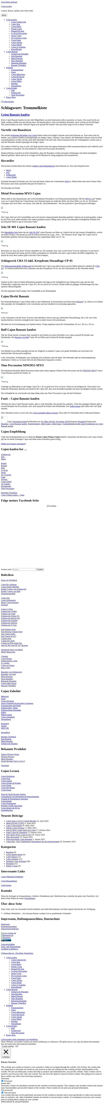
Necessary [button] (5, 1078)
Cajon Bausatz (12, 52)
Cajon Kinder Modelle (10, 587)
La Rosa (4, 470)
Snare (13, 72)
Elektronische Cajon (9, 661)
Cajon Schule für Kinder (11, 783)
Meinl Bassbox (7, 759)
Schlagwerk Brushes (9, 744)
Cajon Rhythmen (8, 788)
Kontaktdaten (29, 898)
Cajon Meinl (16, 26)
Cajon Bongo (6, 659)
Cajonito (4, 656)
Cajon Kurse (6, 790)
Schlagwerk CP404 (9, 611)
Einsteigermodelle (8, 594)
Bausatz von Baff (22, 337)
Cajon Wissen (11, 857)
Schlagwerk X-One (9, 625)
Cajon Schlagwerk (18, 22)
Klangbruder (6, 486)
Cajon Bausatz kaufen (15, 114)
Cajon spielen (6, 781)
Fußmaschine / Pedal (9, 708)
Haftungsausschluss (9, 926)
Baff (13, 90)
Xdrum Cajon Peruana (15, 828)
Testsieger (5, 765)
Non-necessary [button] (7, 1090)
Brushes (14, 84)
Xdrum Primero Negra (10, 754)
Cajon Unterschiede (14, 826)
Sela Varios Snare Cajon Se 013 (19, 835)
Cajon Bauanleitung (9, 881)
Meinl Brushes (7, 741)
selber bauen (46, 424)
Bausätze (81, 422)
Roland (4, 466)
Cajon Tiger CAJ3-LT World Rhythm (21, 821)
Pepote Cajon (16, 29)
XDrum (4, 479)
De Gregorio (6, 475)
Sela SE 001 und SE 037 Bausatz (14, 645)
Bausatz (80, 302)
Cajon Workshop (8, 776)
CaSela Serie (6, 638)
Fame (3, 477)
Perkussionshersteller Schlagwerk (18, 266)
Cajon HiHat (16, 81)
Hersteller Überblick (9, 493)
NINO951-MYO (90, 371)
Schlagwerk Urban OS (10, 616)
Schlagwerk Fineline (9, 620)
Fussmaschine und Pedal (11, 706)
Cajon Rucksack (17, 77)
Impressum (5, 924)
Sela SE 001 (34, 232)
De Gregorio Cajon (19, 38)
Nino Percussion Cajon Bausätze (19, 839)
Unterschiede (6, 801)
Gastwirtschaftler (8, 944)
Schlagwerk (16, 93)
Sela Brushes (6, 739)
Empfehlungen (7, 810)
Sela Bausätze (16, 56)
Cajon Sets (5, 598)
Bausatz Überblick (18, 65)
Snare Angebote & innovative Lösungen (17, 703)
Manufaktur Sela (11, 232)
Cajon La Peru (7, 609)
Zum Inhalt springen (9, 2)
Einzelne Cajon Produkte (16, 861)
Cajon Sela (15, 24)
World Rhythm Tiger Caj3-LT (13, 761)
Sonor (3, 472)
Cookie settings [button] (8, 1046)
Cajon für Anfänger (9, 584)
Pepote (3, 463)
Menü (4, 15)
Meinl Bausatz (17, 58)
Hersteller (10, 864)
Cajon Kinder (11, 88)
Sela (8, 172)
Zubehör (9, 68)
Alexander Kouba (19, 422)
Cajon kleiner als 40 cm (10, 808)
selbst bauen (57, 424)
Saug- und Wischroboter (10, 947)
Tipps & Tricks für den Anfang (13, 794)
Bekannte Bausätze (19, 63)
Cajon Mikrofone (18, 74)
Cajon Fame (16, 40)
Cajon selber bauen (8, 683)
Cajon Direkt (16, 45)
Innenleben (5, 732)
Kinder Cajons (12, 866)
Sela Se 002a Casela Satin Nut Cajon (21, 830)
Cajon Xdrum (16, 42)
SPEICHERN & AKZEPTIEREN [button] (15, 1102)
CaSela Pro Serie (8, 641)
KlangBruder (16, 49)
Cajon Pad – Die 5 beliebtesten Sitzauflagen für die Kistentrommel (32, 842)
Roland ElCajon (17, 31)
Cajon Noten (6, 785)
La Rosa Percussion (19, 33)
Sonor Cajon (16, 36)
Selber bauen (75, 406)
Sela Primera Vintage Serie (11, 632)
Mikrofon (5, 696)
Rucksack (5, 724)
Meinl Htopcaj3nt (8, 652)
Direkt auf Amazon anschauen (13, 444)
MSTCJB (5, 728)
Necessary (8, 1081)
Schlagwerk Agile (8, 614)
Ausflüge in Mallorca (9, 949)
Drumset (4, 605)
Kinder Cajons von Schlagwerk (13, 589)
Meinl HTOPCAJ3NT (15, 823)
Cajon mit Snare (7, 701)
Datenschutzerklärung (10, 929)
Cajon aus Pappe (7, 665)
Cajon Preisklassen (8, 803)
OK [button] (16, 1046)
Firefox (6, 940)
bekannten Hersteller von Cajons (24, 135)
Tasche (4, 726)
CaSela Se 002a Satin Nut (11, 643)
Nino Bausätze (17, 61)
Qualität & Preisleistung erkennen (14, 799)
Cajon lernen (6, 885)
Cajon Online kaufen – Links (12, 495)
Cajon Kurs (5, 779)
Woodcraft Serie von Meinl (12, 650)
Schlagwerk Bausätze (19, 54)
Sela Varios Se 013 (8, 636)
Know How (11, 97)
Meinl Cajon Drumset (9, 602)
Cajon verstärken (8, 717)
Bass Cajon (5, 668)
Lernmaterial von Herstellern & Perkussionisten (20, 797)
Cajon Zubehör (12, 859)
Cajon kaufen (6, 6)
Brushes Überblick (8, 737)
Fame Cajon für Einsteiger (16, 832)
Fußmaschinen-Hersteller (11, 710)
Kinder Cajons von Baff (10, 591)
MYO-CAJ (89, 199)
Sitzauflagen (16, 86)
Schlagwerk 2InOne (9, 623)
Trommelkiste (68, 424)
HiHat (3, 712)
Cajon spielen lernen (14, 854)
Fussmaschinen (17, 70)
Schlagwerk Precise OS (10, 618)
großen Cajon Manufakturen (43, 166)
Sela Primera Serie (8, 629)
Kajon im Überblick (9, 580)
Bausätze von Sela (8, 674)
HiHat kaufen (6, 715)
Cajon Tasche (16, 79)
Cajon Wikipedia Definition (12, 877)
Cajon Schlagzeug (8, 600)
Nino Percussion (17, 95)
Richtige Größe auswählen (11, 806)
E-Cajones (5, 663)
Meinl (8, 170)
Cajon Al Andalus (18, 47)
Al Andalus (5, 484)
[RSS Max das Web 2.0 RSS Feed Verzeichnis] (8, 933)
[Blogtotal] (5, 938)
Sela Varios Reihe (8, 634)
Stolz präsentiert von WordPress (25, 1039)
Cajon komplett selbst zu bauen (45, 413)
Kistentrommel (34, 424)
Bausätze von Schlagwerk (11, 672)
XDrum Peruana (7, 757)
